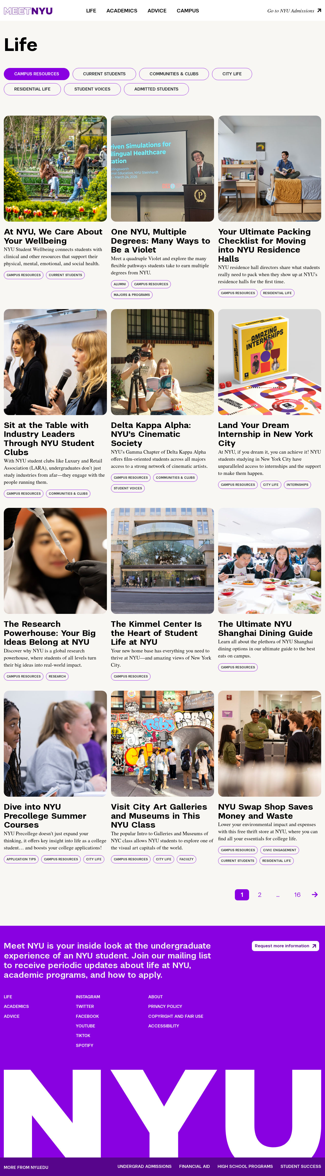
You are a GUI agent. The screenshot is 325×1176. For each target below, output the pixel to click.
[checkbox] (37, 74)
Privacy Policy (165, 1006)
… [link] (278, 895)
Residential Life (277, 293)
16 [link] (297, 895)
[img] (55, 169)
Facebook (87, 1016)
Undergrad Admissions (145, 1167)
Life (91, 11)
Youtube (85, 1026)
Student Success (301, 1167)
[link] (315, 894)
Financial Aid (194, 1167)
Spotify (84, 1045)
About (155, 997)
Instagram (88, 997)
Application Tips (21, 859)
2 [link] (260, 895)
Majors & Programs (132, 295)
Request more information (282, 946)
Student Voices (128, 488)
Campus (188, 11)
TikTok (83, 1035)
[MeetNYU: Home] (28, 10)
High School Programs (245, 1167)
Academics (121, 11)
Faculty (186, 859)
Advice (157, 11)
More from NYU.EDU (26, 1167)
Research (57, 676)
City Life (271, 485)
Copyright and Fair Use (175, 1016)
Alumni (120, 284)
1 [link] (242, 895)
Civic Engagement (279, 850)
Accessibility (163, 1026)
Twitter (85, 1006)
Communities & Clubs (68, 494)
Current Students (65, 275)
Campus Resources (24, 275)
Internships (297, 485)
